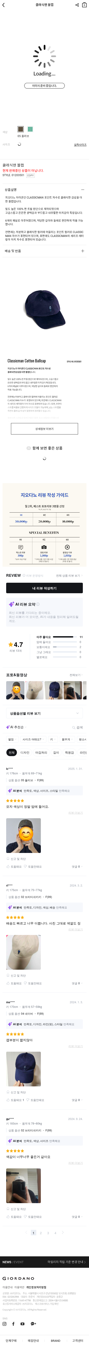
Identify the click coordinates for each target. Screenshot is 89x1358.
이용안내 (8, 1287)
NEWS (7, 1262)
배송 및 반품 (13, 251)
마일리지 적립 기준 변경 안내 (65, 1262)
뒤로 (4, 5)
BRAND (55, 1340)
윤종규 (59, 1296)
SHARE (77, 5)
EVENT (19, 1262)
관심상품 (85, 14)
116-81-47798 (24, 1300)
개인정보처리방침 (36, 1287)
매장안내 (33, 1340)
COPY (30, 175)
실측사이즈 (80, 144)
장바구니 (84, 3)
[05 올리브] (21, 129)
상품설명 (11, 190)
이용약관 (19, 1287)
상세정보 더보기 (44, 429)
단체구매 (11, 1340)
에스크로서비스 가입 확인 (46, 1303)
